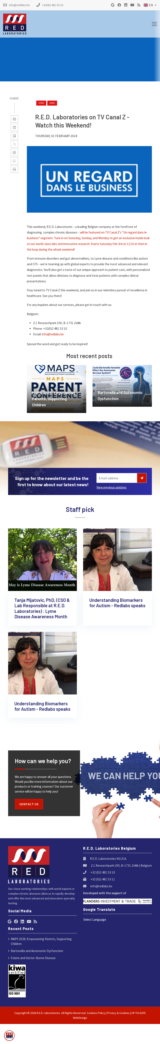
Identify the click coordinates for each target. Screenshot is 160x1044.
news (52, 103)
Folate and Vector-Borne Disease (33, 958)
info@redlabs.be (53, 334)
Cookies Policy (96, 1013)
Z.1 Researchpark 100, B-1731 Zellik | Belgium (121, 865)
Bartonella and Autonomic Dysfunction (37, 951)
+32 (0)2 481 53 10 (102, 872)
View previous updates (111, 487)
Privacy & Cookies (118, 1013)
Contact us (29, 804)
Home (41, 103)
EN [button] (151, 5)
